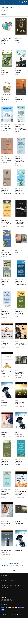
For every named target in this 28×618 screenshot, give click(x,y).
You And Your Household (5, 344)
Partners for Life (6, 99)
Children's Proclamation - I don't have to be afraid (20, 314)
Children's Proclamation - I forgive (20, 463)
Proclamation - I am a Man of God (6, 127)
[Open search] (19, 2)
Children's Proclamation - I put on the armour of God (20, 129)
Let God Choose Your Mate (6, 551)
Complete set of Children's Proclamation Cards (6, 41)
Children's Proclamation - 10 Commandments (6, 222)
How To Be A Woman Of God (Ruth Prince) (19, 222)
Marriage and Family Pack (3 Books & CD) (19, 373)
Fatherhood (18, 99)
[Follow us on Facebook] (2, 600)
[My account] (22, 2)
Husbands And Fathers (19, 39)
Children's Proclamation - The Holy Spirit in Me (20, 161)
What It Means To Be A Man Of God (20, 344)
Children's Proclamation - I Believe (6, 493)
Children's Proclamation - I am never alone (6, 192)
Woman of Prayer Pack (20, 251)
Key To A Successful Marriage (4, 404)
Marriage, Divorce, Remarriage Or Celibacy (20, 493)
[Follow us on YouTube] (11, 600)
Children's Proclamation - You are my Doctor (21, 283)
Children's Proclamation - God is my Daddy (6, 252)
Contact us (5, 565)
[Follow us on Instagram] (8, 600)
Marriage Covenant (18, 71)
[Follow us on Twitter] (5, 600)
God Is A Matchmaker (5, 71)
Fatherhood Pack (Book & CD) (20, 522)
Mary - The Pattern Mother (6, 522)
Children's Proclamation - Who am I (5, 283)
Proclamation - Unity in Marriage (6, 159)
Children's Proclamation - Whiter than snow (6, 313)
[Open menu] (2, 2)
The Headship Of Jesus (6, 372)
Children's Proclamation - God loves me (19, 192)
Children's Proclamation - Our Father (5, 463)
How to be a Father (5, 433)
